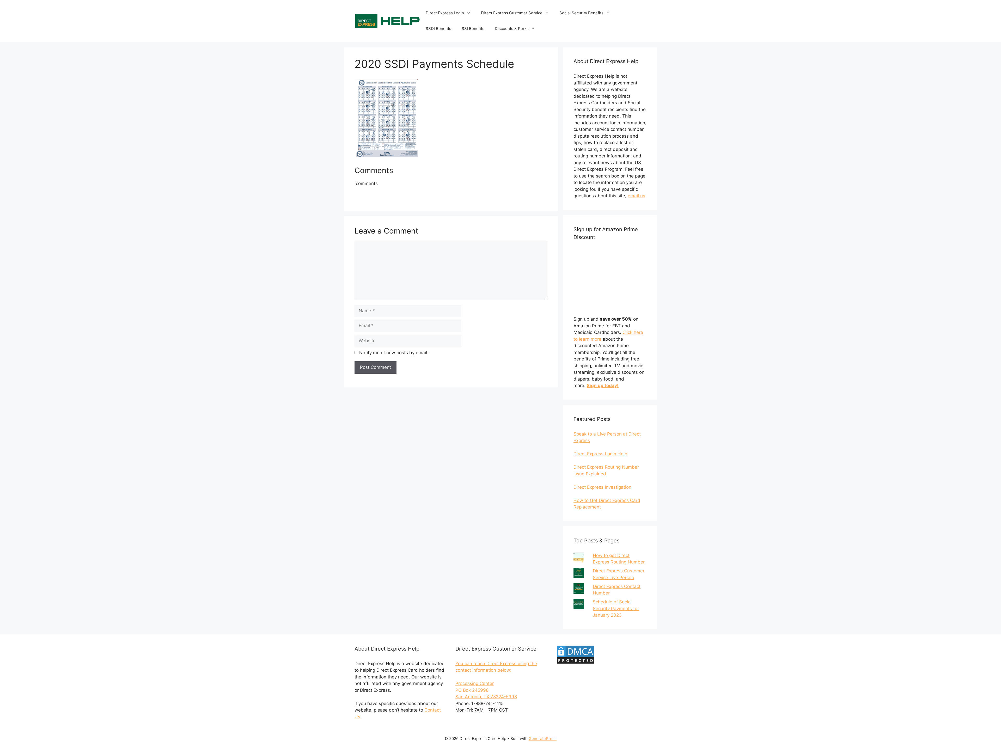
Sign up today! (603, 385)
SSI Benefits (473, 28)
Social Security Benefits (581, 12)
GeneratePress (543, 738)
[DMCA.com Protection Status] (575, 662)
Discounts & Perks (512, 28)
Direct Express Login (445, 12)
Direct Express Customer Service (511, 12)
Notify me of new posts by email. (393, 352)
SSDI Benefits (438, 28)
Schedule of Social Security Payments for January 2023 (616, 608)
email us (636, 195)
